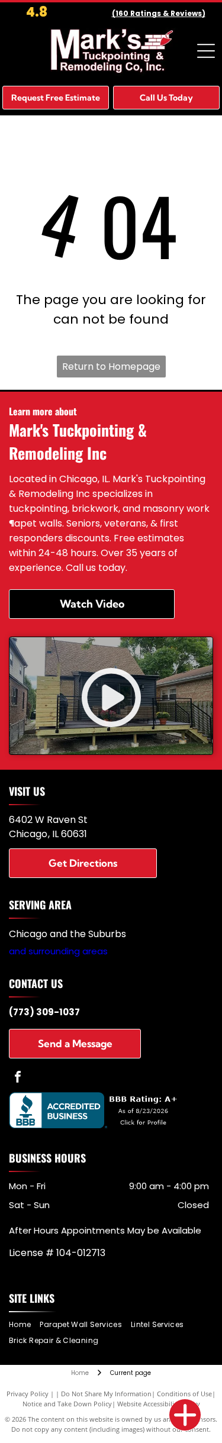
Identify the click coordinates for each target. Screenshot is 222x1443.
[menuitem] (24, 1325)
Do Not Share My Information (106, 1393)
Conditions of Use (184, 1393)
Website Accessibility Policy (158, 1403)
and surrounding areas (58, 951)
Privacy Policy (28, 1393)
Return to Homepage (111, 366)
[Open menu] (206, 51)
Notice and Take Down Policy (67, 1403)
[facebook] (18, 1078)
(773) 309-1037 (44, 1012)
